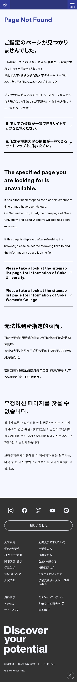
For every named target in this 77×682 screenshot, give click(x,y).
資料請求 (9, 597)
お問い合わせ (38, 525)
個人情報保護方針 (27, 664)
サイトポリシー (48, 664)
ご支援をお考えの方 (50, 574)
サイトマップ (11, 610)
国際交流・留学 (13, 561)
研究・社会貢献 (13, 555)
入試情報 (9, 580)
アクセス (9, 603)
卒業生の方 (45, 548)
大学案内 (9, 542)
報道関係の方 (46, 567)
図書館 (42, 610)
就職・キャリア (12, 574)
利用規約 (9, 664)
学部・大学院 (12, 548)
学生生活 (9, 567)
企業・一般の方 (47, 561)
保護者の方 (45, 555)
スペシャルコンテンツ (51, 597)
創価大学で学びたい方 (52, 542)
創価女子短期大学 (49, 603)
